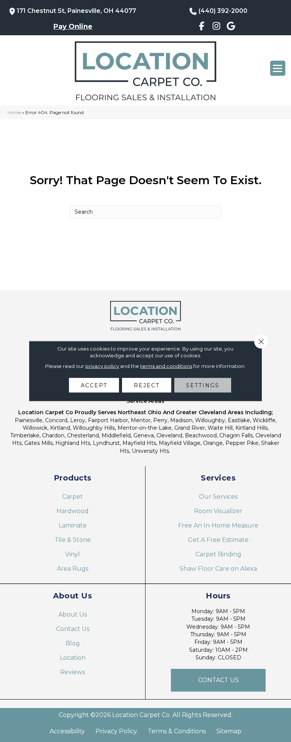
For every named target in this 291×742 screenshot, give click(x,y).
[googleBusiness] (230, 27)
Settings (202, 385)
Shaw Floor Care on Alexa (218, 568)
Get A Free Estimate (218, 539)
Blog (73, 643)
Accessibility (67, 731)
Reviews (72, 672)
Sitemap (228, 731)
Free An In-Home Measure (218, 525)
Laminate (73, 525)
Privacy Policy (116, 731)
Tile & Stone (73, 539)
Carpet (72, 496)
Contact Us (72, 628)
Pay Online (72, 26)
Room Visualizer (218, 511)
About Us (72, 614)
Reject (147, 385)
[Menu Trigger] (277, 68)
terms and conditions (166, 366)
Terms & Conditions (177, 731)
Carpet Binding (218, 554)
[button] (218, 680)
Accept (94, 385)
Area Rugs (72, 568)
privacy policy (102, 366)
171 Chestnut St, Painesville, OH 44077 (76, 10)
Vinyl (72, 554)
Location (73, 657)
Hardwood (72, 511)
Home (14, 112)
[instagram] (216, 27)
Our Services (218, 496)
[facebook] (201, 27)
